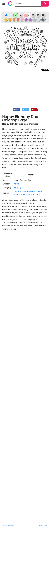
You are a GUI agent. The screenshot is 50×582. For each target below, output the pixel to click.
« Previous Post (8, 525)
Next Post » (43, 525)
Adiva (16, 184)
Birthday (17, 187)
